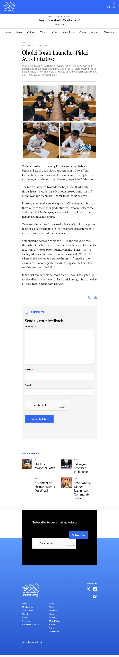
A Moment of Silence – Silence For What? (45, 487)
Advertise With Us (30, 625)
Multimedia (27, 607)
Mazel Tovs (68, 32)
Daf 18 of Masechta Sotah (45, 466)
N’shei (54, 32)
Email (28, 385)
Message (30, 327)
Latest (8, 32)
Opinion (31, 32)
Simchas (26, 621)
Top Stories (27, 611)
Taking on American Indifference (81, 468)
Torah (43, 32)
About (25, 618)
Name (29, 370)
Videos (82, 32)
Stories (94, 32)
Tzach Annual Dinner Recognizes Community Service (82, 490)
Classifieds (109, 32)
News (19, 32)
